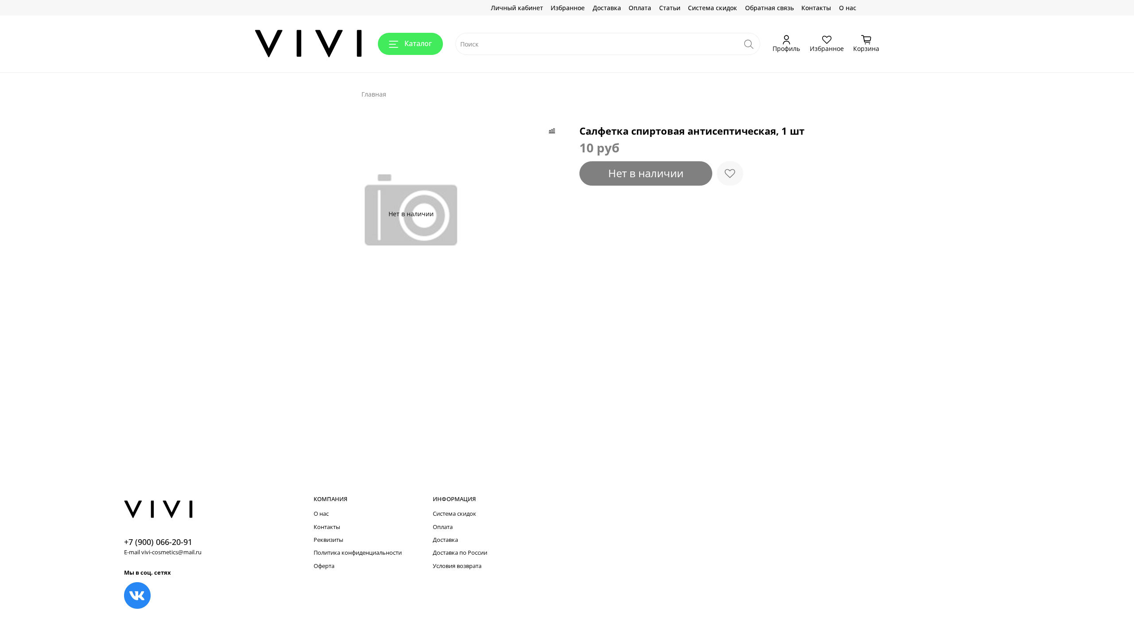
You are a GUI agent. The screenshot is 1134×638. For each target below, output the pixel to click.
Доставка (607, 8)
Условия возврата (457, 566)
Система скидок (712, 8)
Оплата (640, 8)
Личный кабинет (517, 8)
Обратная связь (769, 8)
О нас (847, 8)
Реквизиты (328, 540)
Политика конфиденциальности (358, 552)
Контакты (816, 8)
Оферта (324, 566)
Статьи (669, 8)
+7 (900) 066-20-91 (158, 542)
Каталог (418, 43)
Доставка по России (460, 552)
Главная (373, 94)
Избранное (568, 8)
